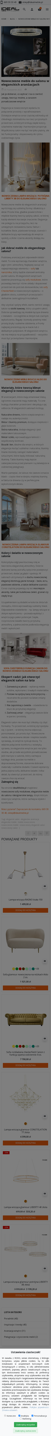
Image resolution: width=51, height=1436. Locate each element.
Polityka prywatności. (39, 1407)
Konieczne (11, 1415)
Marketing (26, 1418)
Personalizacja (40, 1415)
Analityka (25, 1415)
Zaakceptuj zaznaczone (25, 1431)
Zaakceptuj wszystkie (25, 1424)
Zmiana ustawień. (10, 1410)
